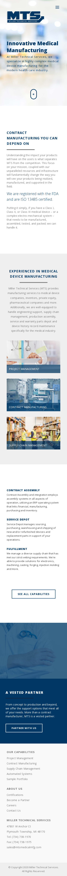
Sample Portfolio (17, 779)
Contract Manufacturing (22, 763)
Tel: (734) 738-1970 (19, 837)
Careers (11, 805)
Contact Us (14, 810)
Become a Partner (18, 800)
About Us (15, 788)
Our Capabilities (21, 752)
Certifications (15, 795)
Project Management (20, 758)
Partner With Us (24, 728)
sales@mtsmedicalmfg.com (24, 847)
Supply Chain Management (23, 768)
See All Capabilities (34, 594)
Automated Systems (19, 774)
